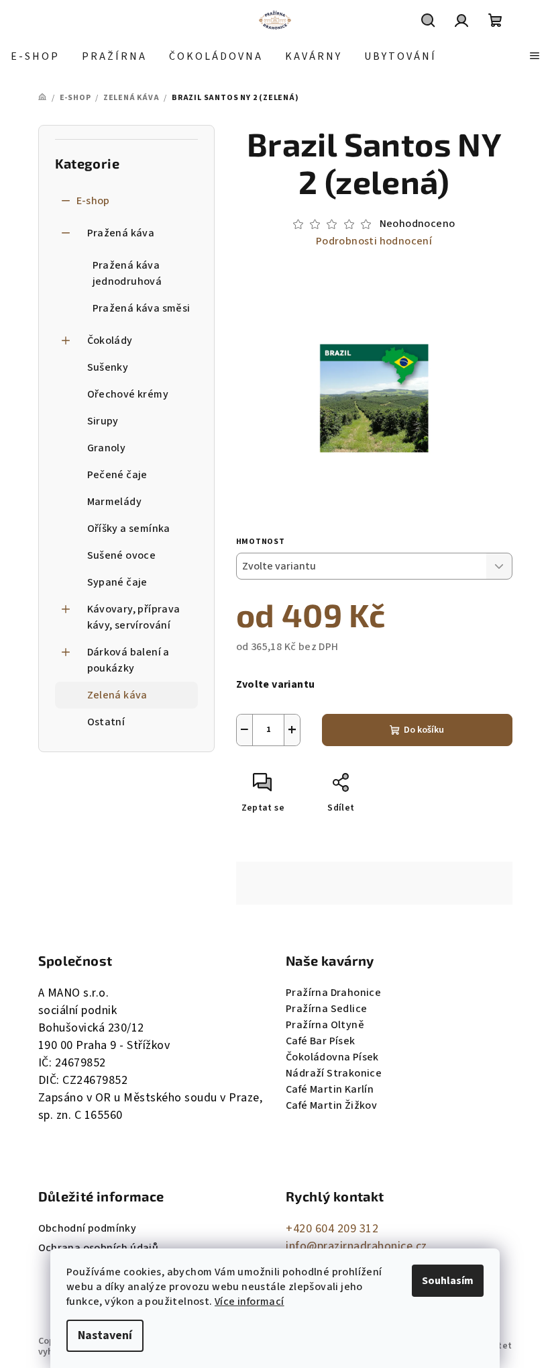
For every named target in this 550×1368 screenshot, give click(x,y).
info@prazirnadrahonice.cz (356, 1246)
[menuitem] (35, 56)
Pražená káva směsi (141, 308)
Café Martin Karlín (330, 1089)
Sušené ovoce (121, 555)
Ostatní (106, 722)
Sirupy (103, 421)
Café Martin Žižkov (331, 1105)
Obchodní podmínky (87, 1228)
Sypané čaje (117, 582)
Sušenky (108, 367)
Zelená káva (117, 695)
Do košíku (424, 730)
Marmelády (114, 501)
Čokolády (110, 340)
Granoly (106, 448)
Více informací (249, 1301)
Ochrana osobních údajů (98, 1247)
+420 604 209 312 (332, 1228)
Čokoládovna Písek (332, 1057)
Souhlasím (448, 1280)
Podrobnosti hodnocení (374, 241)
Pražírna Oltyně (325, 1024)
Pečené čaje (117, 474)
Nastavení (105, 1335)
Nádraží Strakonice (334, 1073)
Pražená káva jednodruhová (127, 273)
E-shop (93, 200)
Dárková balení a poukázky (128, 660)
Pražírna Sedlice (326, 1008)
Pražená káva (121, 233)
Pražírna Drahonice (333, 992)
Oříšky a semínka (128, 528)
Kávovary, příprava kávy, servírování (133, 617)
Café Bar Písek (320, 1041)
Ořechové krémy (128, 394)
